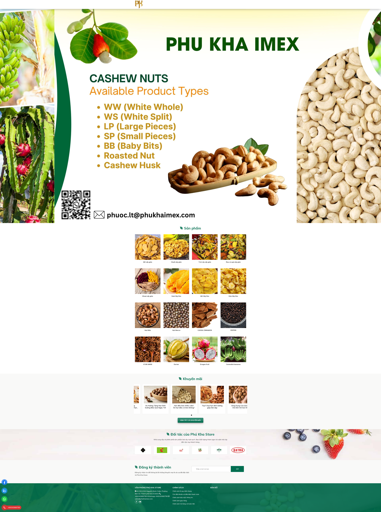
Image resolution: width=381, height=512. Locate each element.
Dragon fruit (204, 364)
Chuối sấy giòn (176, 262)
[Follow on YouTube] (140, 501)
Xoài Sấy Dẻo (176, 296)
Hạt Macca (176, 330)
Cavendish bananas (233, 364)
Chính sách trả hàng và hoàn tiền (184, 504)
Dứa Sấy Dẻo (233, 296)
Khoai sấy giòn (147, 296)
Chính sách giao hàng (180, 501)
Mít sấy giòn (147, 262)
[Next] (371, 116)
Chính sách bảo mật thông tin (183, 497)
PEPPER (233, 330)
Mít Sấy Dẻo (204, 296)
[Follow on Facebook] (136, 501)
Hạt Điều (148, 330)
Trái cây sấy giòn (205, 262)
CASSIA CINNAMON (205, 330)
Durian (176, 364)
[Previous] (10, 116)
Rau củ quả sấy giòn (233, 262)
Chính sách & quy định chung (182, 491)
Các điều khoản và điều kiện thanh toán (186, 494)
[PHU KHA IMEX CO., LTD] (142, 4)
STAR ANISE (147, 364)
